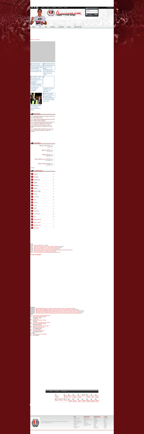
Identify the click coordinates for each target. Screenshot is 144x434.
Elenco (105, 419)
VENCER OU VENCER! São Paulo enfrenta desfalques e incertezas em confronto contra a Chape (58, 312)
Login (75, 425)
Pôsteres (105, 425)
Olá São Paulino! (37, 329)
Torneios (95, 423)
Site (40, 26)
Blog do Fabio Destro (45, 145)
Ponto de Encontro (87, 424)
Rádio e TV (96, 426)
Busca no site (76, 423)
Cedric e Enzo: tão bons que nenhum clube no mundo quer (47, 246)
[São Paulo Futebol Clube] (38, 25)
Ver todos (32, 131)
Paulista (95, 418)
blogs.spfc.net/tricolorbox (38, 327)
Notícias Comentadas (78, 422)
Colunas (85, 420)
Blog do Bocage (46, 154)
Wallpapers (96, 427)
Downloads (61, 26)
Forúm (65, 7)
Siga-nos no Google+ (35, 39)
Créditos (75, 427)
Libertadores (96, 420)
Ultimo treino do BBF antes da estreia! (41, 322)
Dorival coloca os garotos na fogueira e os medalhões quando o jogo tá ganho (51, 250)
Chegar (105, 424)
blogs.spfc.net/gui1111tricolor (39, 323)
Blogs (43, 7)
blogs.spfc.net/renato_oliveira (39, 320)
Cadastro (53, 7)
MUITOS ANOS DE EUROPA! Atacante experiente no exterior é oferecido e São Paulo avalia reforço (58, 310)
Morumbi (105, 423)
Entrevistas (86, 423)
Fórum (69, 26)
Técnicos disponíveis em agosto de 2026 (43, 251)
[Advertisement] (72, 31)
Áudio (95, 424)
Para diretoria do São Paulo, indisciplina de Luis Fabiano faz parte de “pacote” (49, 72)
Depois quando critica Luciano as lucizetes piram (45, 248)
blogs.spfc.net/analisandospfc (39, 316)
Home (34, 26)
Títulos (105, 426)
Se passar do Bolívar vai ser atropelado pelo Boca (45, 252)
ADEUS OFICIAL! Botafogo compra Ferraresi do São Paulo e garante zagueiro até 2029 (55, 309)
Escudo (105, 420)
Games (85, 422)
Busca (48, 7)
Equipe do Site (76, 426)
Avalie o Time (86, 418)
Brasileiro (95, 419)
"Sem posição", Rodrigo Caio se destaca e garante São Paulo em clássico (35, 107)
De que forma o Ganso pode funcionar (41, 315)
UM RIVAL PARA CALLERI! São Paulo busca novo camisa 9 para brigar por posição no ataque (57, 313)
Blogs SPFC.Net (78, 26)
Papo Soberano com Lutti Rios (43, 159)
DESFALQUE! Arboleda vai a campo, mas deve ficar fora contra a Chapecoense (54, 308)
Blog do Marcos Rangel (44, 163)
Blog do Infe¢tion (46, 150)
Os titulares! (35, 319)
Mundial (95, 422)
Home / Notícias (77, 418)
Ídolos (95, 425)
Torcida (105, 427)
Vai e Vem (86, 425)
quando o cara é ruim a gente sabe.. (41, 326)
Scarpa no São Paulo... (39, 245)
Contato (60, 7)
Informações (106, 418)
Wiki (46, 26)
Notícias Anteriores (77, 420)
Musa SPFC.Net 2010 (88, 419)
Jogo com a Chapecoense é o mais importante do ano (46, 247)
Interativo (52, 26)
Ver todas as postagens (35, 254)
